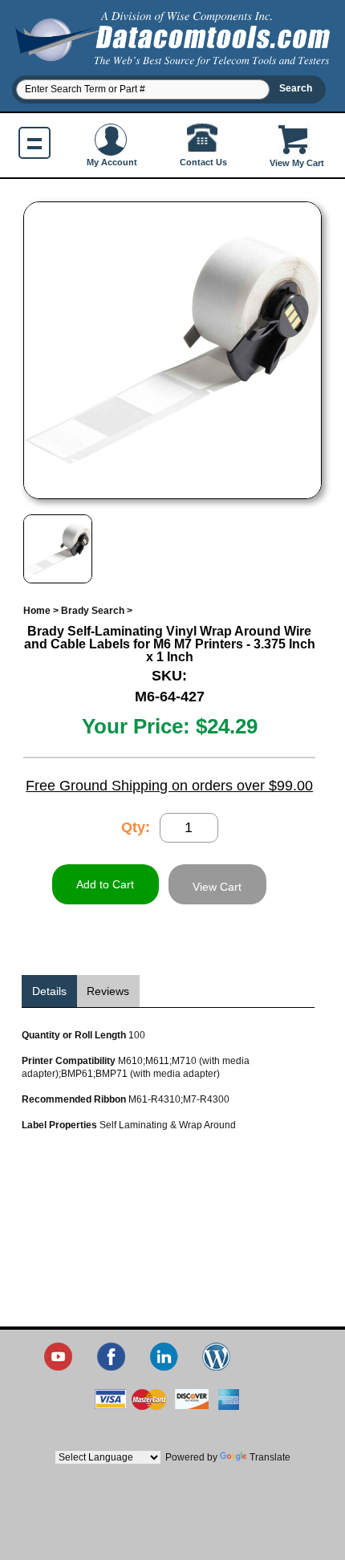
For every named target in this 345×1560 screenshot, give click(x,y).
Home (37, 610)
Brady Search (92, 610)
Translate (270, 1457)
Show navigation (34, 143)
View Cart (217, 886)
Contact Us (203, 162)
